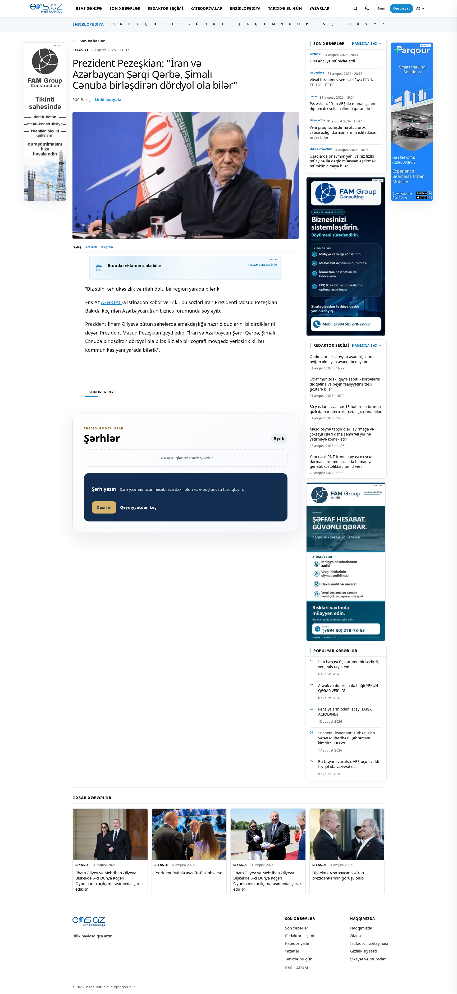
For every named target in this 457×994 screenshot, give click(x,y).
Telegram (106, 247)
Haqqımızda (361, 928)
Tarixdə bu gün (285, 8)
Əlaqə (355, 935)
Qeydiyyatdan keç (138, 507)
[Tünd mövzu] (367, 8)
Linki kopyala (108, 99)
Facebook (91, 247)
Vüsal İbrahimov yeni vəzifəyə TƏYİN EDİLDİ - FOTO (342, 82)
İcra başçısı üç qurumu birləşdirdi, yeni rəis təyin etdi (348, 664)
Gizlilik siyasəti (363, 951)
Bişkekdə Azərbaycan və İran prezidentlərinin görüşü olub (338, 875)
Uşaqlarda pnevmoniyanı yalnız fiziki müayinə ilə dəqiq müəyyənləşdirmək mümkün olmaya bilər (343, 161)
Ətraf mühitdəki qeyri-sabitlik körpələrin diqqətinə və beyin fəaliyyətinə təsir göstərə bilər (345, 384)
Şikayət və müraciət (368, 958)
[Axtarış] (355, 8)
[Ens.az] (46, 9)
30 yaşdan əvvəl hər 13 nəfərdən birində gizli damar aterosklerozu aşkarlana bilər (346, 409)
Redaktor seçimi (165, 8)
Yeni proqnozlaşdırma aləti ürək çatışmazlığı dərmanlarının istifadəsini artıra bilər (343, 132)
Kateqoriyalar (206, 8)
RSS (289, 967)
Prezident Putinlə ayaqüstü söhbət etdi (189, 872)
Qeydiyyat (401, 8)
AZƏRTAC (111, 302)
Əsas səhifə (88, 8)
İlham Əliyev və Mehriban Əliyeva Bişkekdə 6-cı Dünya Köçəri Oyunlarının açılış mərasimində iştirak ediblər (109, 881)
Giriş (381, 8)
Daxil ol (104, 507)
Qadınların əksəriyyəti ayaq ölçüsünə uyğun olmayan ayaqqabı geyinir (342, 359)
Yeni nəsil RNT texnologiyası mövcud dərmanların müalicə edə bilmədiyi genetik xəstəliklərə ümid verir (342, 461)
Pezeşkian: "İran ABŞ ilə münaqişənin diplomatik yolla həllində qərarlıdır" (342, 106)
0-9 (113, 24)
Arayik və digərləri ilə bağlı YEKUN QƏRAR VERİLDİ (348, 688)
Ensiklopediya (245, 8)
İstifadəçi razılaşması (369, 943)
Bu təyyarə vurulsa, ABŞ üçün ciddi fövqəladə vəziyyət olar (348, 764)
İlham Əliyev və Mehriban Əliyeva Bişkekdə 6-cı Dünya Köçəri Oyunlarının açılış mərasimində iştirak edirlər (267, 881)
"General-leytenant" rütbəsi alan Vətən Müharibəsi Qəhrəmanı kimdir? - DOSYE (346, 737)
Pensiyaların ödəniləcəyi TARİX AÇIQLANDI (344, 712)
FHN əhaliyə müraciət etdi (332, 60)
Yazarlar (319, 8)
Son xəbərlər (124, 8)
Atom (302, 967)
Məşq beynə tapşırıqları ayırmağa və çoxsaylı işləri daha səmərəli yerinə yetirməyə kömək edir (342, 434)
